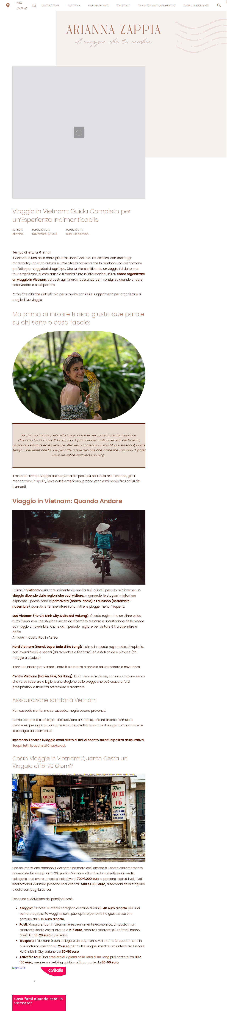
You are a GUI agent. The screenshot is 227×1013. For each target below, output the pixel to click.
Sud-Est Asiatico (77, 234)
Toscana (119, 476)
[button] (219, 5)
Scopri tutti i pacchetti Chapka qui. (39, 745)
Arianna (17, 234)
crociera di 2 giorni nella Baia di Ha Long (79, 957)
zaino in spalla (34, 481)
